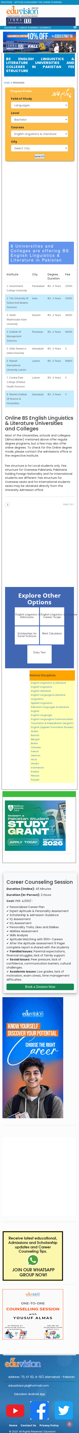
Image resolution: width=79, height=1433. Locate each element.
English (35, 711)
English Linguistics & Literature (48, 682)
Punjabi (35, 779)
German (35, 755)
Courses (17, 127)
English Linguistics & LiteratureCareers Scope (52, 616)
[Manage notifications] (69, 1424)
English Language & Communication (52, 719)
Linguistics (37, 699)
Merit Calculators (52, 633)
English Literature (41, 690)
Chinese (36, 747)
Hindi (34, 759)
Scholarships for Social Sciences (26, 635)
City (14, 142)
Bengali (35, 739)
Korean (35, 771)
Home (7, 82)
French (35, 751)
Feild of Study (21, 99)
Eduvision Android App (29, 1394)
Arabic (34, 731)
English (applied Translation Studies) (52, 727)
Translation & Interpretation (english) (52, 723)
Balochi (35, 735)
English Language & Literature (48, 695)
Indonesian (37, 767)
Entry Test (39, 652)
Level (15, 113)
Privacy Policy (49, 1425)
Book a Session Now (40, 986)
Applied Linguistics (41, 703)
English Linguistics (41, 686)
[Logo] (39, 1362)
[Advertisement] (39, 201)
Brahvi (34, 743)
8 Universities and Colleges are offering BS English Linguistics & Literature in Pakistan (40, 253)
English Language (41, 715)
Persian (35, 775)
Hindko (35, 763)
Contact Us (28, 1425)
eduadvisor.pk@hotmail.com (28, 1386)
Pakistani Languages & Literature (50, 707)
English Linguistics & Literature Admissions (27, 616)
